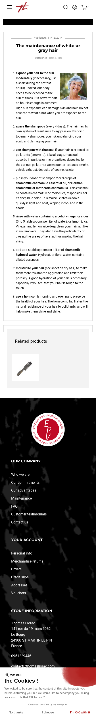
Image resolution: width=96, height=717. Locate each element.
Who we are (20, 474)
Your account (27, 540)
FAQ (14, 506)
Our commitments (25, 482)
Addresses (19, 585)
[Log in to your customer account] (74, 7)
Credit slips (20, 577)
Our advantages (23, 490)
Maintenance (21, 498)
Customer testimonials (29, 514)
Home (52, 57)
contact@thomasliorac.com (33, 666)
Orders (16, 569)
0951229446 (21, 656)
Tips (60, 57)
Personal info (21, 553)
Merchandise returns (27, 561)
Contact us (19, 522)
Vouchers (18, 593)
